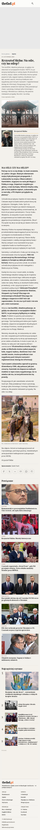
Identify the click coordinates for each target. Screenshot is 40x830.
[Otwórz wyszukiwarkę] (32, 4)
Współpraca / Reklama (28, 800)
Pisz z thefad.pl (6, 809)
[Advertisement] (20, 28)
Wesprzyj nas (25, 802)
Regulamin (5, 825)
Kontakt (23, 797)
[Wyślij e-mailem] (20, 471)
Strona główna (6, 54)
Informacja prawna (8, 827)
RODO (4, 815)
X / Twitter (24, 809)
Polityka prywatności (8, 822)
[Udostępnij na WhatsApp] (26, 471)
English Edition (6, 812)
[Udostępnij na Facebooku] (4, 471)
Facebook (24, 812)
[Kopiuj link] (32, 471)
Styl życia (5, 802)
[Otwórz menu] (36, 4)
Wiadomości (6, 794)
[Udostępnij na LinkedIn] (15, 471)
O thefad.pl (24, 794)
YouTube (23, 815)
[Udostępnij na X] (9, 471)
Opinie (4, 797)
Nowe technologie (7, 800)
